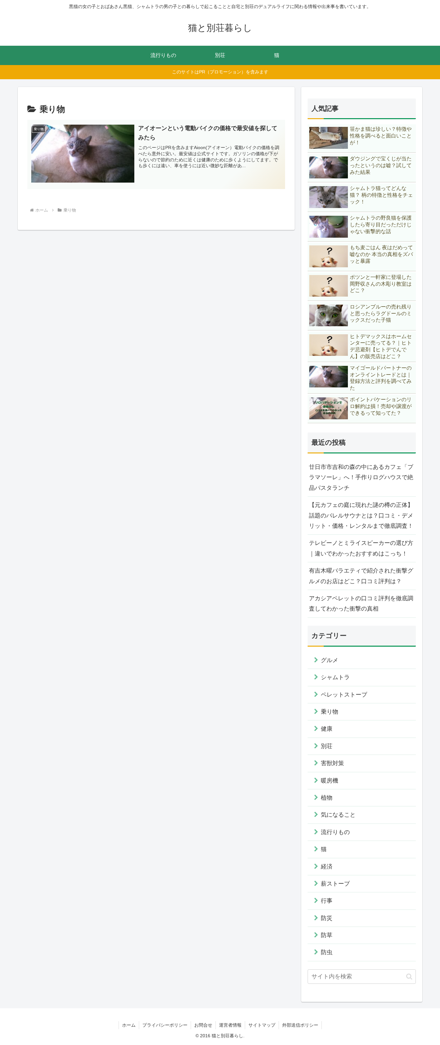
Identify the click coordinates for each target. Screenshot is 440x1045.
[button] (409, 976)
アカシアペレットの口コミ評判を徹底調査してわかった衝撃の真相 (361, 603)
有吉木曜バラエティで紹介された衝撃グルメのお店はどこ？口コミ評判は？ (361, 575)
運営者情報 (230, 1025)
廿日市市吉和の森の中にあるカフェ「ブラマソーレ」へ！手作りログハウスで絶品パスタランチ (361, 477)
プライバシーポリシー (164, 1025)
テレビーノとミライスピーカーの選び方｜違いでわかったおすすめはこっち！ (361, 548)
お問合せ (203, 1025)
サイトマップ (261, 1025)
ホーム (129, 1025)
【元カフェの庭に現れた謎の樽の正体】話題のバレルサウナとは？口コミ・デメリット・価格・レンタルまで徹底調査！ (361, 515)
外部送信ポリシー (300, 1025)
